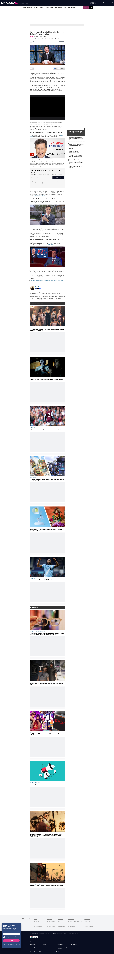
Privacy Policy (15, 945)
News (31, 36)
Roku (43, 195)
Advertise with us (60, 944)
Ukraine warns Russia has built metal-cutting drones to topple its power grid (76, 138)
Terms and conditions (75, 941)
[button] (110, 3)
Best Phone (60, 919)
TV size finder (40, 24)
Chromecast (37, 195)
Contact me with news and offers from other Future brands (11, 937)
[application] (47, 107)
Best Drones (86, 923)
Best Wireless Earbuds (72, 923)
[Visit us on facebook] (90, 3)
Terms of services (46, 181)
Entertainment (37, 28)
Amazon (42, 244)
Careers (45, 947)
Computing (29, 7)
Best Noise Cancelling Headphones (75, 921)
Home (65, 7)
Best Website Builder (38, 926)
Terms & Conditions (10, 945)
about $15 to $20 (49, 244)
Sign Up (11, 940)
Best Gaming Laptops (51, 921)
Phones (24, 7)
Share (33, 68)
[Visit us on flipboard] (96, 3)
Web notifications (74, 944)
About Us (32, 941)
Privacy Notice (35, 182)
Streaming (41, 7)
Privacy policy (32, 944)
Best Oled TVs (61, 923)
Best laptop (48, 24)
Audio (51, 7)
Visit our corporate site (73, 933)
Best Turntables (71, 919)
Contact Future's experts (48, 941)
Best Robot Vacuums (88, 926)
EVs (69, 7)
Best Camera (87, 919)
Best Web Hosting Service (39, 923)
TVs (37, 7)
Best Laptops (49, 919)
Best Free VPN (36, 921)
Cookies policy (46, 944)
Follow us (56, 68)
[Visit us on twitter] (92, 3)
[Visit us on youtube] (94, 3)
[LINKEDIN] (40, 288)
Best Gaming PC (50, 923)
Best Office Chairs (71, 926)
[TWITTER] (38, 288)
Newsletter (63, 68)
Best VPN (77, 24)
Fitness (47, 7)
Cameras (60, 7)
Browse (73, 7)
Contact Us (59, 941)
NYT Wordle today (68, 24)
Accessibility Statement (34, 947)
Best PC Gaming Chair (51, 926)
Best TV (59, 921)
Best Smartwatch (61, 926)
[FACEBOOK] (36, 288)
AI (34, 7)
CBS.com (51, 228)
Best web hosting (57, 24)
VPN (56, 7)
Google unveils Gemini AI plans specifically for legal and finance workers (76, 133)
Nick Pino (36, 36)
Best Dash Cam (87, 921)
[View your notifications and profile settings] (106, 3)
